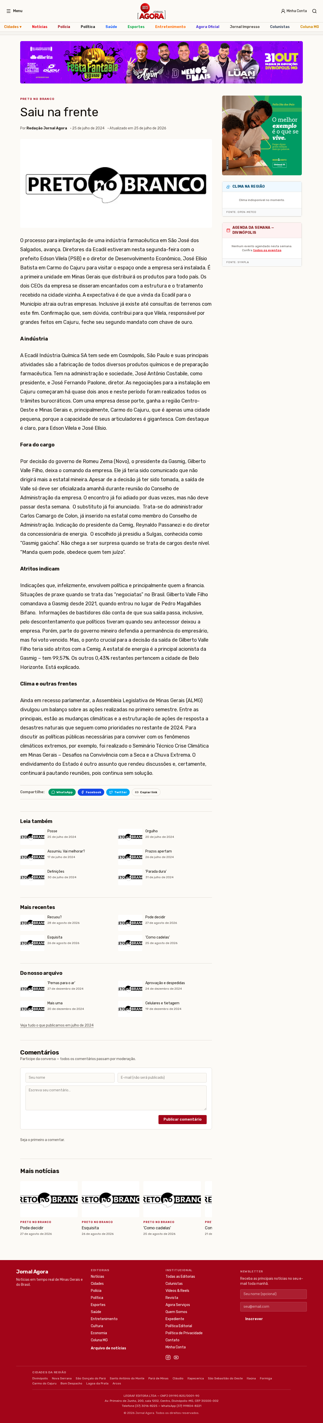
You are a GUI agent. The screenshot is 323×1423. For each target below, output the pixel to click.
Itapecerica (195, 1378)
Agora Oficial (207, 27)
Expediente (175, 1319)
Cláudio (178, 1378)
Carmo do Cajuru (44, 1383)
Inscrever (254, 1319)
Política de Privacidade (184, 1333)
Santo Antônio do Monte (127, 1378)
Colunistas (280, 27)
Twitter (120, 792)
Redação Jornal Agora (46, 128)
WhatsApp (65, 792)
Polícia (64, 27)
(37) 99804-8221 (189, 1406)
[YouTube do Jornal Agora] (176, 1357)
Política (88, 27)
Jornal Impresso (245, 27)
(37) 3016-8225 (146, 1406)
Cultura (97, 1326)
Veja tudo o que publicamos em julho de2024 (57, 1025)
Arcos (117, 1383)
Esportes (136, 27)
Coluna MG (309, 27)
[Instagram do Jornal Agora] (168, 1357)
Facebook (93, 792)
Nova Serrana (62, 1378)
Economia (99, 1333)
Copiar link (148, 792)
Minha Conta (176, 1347)
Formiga (266, 1378)
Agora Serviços (178, 1305)
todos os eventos (267, 250)
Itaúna (251, 1378)
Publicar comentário (183, 1119)
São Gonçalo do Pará (91, 1378)
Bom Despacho (71, 1383)
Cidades (12, 27)
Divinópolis (40, 1378)
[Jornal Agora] (152, 11)
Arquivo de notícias (108, 1348)
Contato (172, 1340)
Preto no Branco (37, 99)
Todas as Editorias (180, 1276)
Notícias (39, 27)
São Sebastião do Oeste (225, 1378)
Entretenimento (170, 27)
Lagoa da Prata (97, 1383)
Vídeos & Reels (177, 1291)
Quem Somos (176, 1312)
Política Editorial (179, 1326)
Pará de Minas (158, 1378)
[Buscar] (314, 11)
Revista (172, 1298)
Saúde (111, 27)
